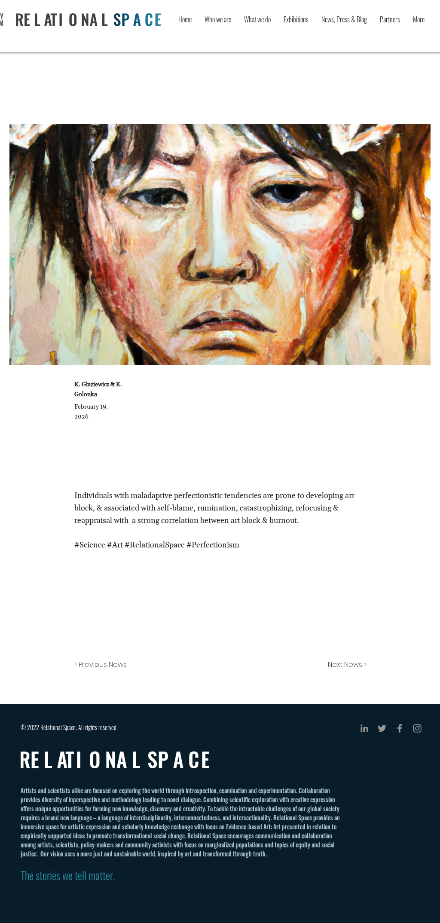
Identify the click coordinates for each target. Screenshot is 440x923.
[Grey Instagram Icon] (417, 728)
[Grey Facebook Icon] (399, 728)
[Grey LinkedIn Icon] (364, 728)
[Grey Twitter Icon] (382, 728)
